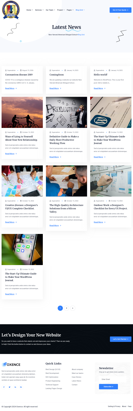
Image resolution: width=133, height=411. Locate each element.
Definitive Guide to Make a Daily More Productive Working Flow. (64, 139)
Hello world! (100, 74)
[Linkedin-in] (15, 387)
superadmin (11, 70)
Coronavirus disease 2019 (19, 74)
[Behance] (21, 387)
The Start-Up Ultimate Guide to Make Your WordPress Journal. (109, 139)
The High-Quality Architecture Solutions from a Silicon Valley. (66, 208)
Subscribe (107, 387)
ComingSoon (57, 74)
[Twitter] (9, 387)
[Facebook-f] (4, 387)
